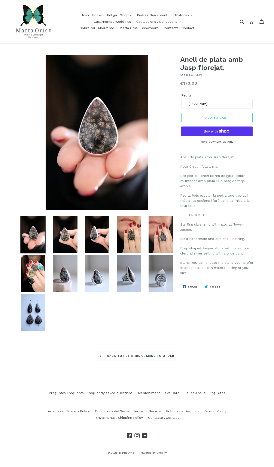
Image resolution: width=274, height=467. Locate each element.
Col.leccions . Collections (157, 22)
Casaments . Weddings (112, 22)
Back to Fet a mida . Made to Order (140, 355)
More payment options (216, 141)
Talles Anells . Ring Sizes (205, 393)
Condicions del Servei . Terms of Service (128, 411)
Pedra (186, 95)
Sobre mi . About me (97, 28)
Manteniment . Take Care (158, 393)
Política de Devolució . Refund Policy (196, 411)
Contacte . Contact (179, 28)
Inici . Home (92, 15)
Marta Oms (126, 452)
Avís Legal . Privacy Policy (69, 411)
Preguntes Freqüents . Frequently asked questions (91, 393)
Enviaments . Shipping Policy (119, 418)
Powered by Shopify (153, 452)
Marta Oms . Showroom (138, 28)
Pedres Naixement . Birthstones (163, 15)
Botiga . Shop (118, 15)
